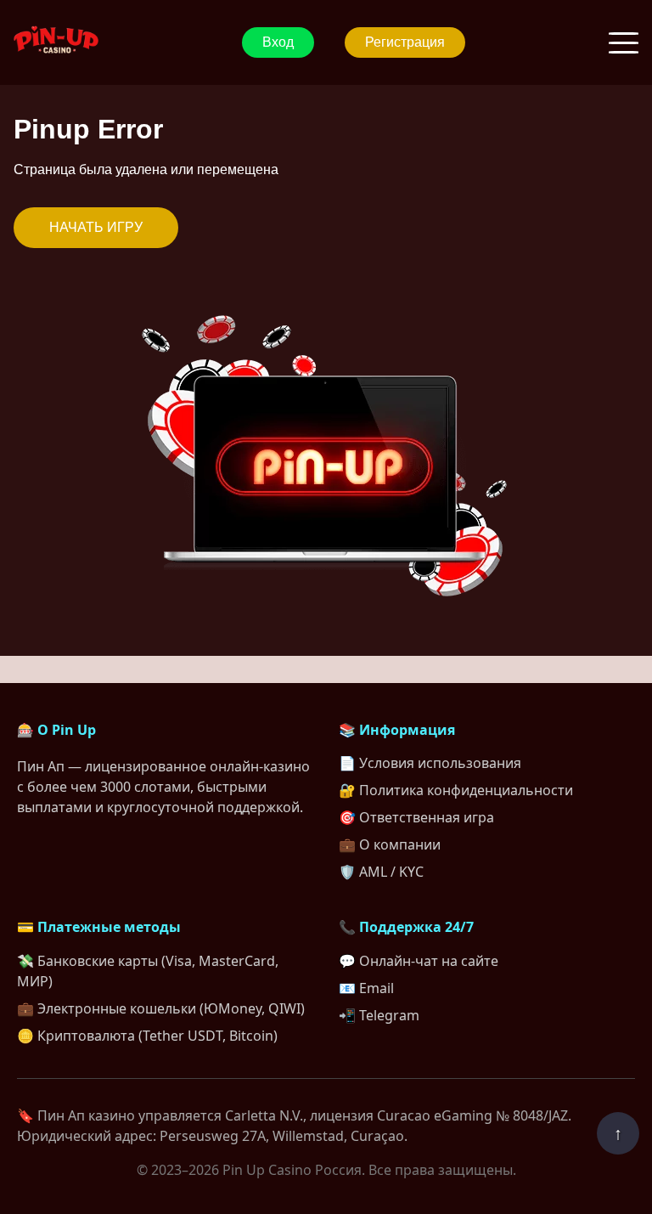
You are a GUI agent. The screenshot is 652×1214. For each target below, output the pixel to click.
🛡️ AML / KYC (381, 871)
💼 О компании (390, 844)
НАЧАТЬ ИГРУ (96, 227)
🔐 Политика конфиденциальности (456, 790)
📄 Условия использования (430, 763)
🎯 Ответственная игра (416, 817)
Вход (278, 42)
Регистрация (405, 42)
